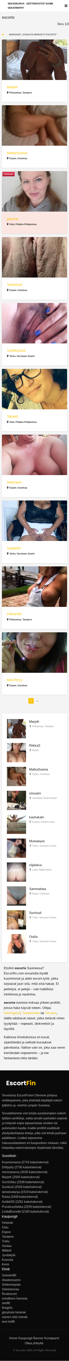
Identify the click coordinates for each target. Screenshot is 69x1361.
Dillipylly (8, 1167)
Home (13, 1338)
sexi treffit (8, 1321)
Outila (33, 937)
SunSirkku (9, 1182)
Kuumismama (11, 1162)
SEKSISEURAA (16, 3)
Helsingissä (12, 1013)
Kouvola (7, 1259)
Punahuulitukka (12, 1206)
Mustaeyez (37, 841)
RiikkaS (34, 745)
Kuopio (36, 822)
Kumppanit (51, 1338)
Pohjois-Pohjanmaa (26, 224)
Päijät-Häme (45, 869)
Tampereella (31, 1013)
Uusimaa (22, 158)
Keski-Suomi (50, 798)
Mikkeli (7, 1250)
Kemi (5, 1264)
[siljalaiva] (16, 872)
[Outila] (16, 943)
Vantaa (7, 1245)
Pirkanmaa (15, 92)
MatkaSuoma (17, 153)
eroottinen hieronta (14, 1298)
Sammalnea (37, 889)
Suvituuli (35, 913)
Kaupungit (25, 1338)
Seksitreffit (16, 8)
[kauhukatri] (16, 824)
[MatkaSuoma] (16, 776)
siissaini (35, 793)
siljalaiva (35, 865)
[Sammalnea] (16, 896)
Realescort (9, 1293)
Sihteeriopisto (11, 1284)
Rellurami (14, 482)
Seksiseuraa (10, 1289)
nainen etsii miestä (14, 1317)
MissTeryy (14, 680)
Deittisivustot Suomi (39, 3)
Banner (38, 1338)
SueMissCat (16, 350)
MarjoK (12, 87)
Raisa (6, 1196)
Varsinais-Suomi (25, 356)
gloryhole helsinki (14, 1312)
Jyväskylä (37, 798)
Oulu (11, 224)
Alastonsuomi (11, 1280)
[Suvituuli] (16, 920)
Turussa (51, 1013)
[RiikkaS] (16, 752)
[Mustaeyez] (16, 848)
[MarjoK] (16, 728)
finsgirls (7, 1307)
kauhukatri (36, 817)
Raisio (35, 750)
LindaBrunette (11, 1211)
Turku (12, 356)
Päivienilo (14, 614)
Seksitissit (14, 285)
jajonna (12, 219)
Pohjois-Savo (48, 822)
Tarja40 (12, 416)
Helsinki (7, 1222)
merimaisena (11, 1172)
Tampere (27, 92)
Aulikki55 (14, 548)
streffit (6, 1303)
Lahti (34, 869)
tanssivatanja (11, 1192)
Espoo (12, 158)
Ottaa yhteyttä (34, 1343)
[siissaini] (16, 800)
